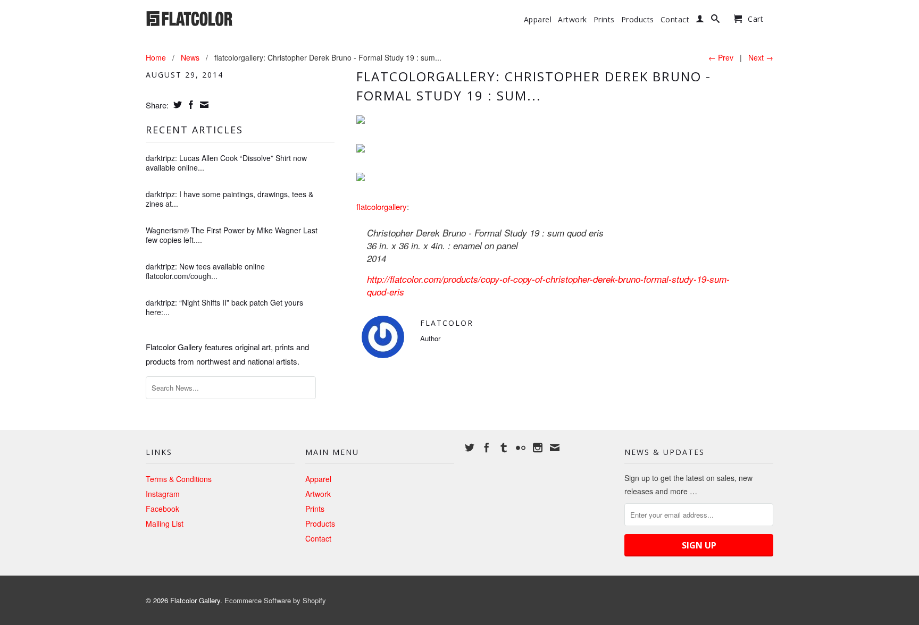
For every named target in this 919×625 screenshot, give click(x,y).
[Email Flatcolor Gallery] (554, 447)
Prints (604, 19)
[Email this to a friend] (202, 104)
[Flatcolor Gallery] (220, 17)
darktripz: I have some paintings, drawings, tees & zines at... (229, 198)
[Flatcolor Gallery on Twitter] (469, 447)
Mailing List (164, 523)
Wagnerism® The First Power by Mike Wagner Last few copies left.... (232, 234)
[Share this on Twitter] (176, 104)
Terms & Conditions (179, 479)
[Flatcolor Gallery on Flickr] (520, 447)
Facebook (162, 508)
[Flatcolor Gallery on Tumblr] (503, 447)
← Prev (720, 57)
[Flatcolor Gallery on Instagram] (537, 447)
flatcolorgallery (381, 206)
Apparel (538, 19)
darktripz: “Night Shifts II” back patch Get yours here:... (224, 307)
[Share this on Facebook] (189, 104)
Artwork (572, 19)
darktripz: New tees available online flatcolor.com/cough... (205, 271)
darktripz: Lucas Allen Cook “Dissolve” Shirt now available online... (226, 162)
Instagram (163, 493)
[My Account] (700, 20)
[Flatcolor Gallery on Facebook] (486, 447)
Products (637, 19)
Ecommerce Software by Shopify (275, 600)
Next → (760, 57)
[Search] (715, 20)
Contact (675, 19)
